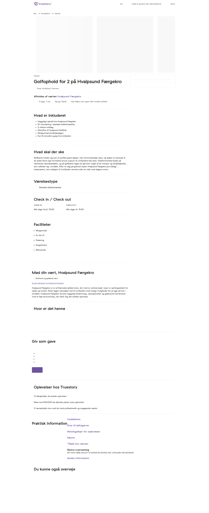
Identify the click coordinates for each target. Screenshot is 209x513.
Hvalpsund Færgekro (69, 96)
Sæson (71, 437)
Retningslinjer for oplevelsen (84, 431)
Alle (34, 13)
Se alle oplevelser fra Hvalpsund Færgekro (48, 283)
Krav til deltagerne (78, 425)
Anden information (78, 458)
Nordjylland (45, 13)
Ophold (57, 13)
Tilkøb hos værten (78, 443)
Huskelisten (74, 419)
